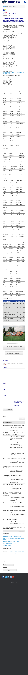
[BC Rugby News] (11, 2)
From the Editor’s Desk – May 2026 (15, 555)
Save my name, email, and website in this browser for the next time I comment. (19, 403)
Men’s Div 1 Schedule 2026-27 (9, 543)
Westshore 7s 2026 (7, 545)
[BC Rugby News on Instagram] (8, 577)
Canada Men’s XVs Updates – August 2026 (12, 541)
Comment (5, 367)
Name (4, 383)
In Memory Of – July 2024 (14, 353)
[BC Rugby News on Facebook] (3, 577)
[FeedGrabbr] (14, 531)
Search (4, 416)
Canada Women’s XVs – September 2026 (12, 536)
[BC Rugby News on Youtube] (13, 577)
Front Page (9, 343)
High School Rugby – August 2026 (16, 551)
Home (4, 6)
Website (4, 395)
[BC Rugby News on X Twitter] (6, 577)
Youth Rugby (15, 343)
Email (4, 389)
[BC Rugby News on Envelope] (11, 577)
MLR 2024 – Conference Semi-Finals (14, 347)
